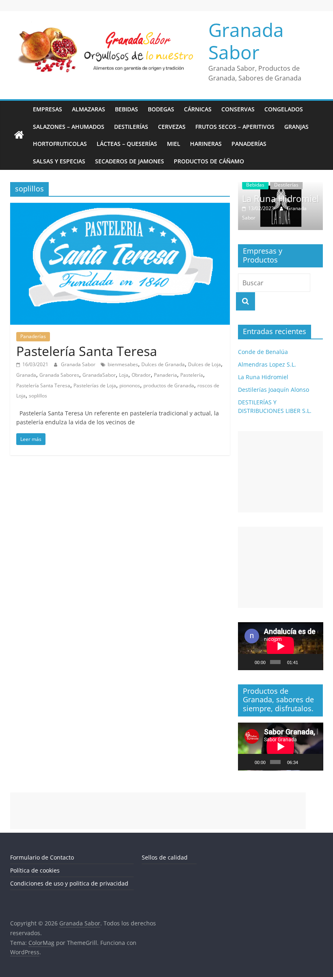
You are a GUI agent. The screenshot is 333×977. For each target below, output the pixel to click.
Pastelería (191, 374)
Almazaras (88, 109)
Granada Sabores (59, 374)
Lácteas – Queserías (127, 144)
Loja (123, 374)
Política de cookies (35, 870)
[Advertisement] (280, 471)
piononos (129, 385)
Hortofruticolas (60, 144)
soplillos (38, 395)
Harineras (206, 144)
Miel (173, 144)
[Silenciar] (305, 662)
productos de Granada (168, 385)
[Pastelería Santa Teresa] (120, 207)
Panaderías (248, 144)
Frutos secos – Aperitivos (235, 126)
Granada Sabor (246, 41)
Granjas (296, 126)
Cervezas (172, 126)
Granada (26, 374)
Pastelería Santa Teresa (86, 351)
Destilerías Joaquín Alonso (273, 389)
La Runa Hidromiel (280, 198)
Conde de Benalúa (263, 352)
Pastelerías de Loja (95, 385)
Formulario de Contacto (42, 857)
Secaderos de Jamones (129, 161)
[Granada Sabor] (19, 135)
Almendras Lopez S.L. (267, 364)
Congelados (283, 109)
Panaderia (165, 374)
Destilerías (131, 126)
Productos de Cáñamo (209, 161)
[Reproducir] (248, 662)
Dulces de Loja (204, 364)
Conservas (238, 109)
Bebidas (126, 109)
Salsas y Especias (59, 161)
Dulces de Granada (163, 364)
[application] (280, 646)
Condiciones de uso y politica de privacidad (69, 883)
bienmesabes (123, 364)
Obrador (141, 374)
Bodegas (161, 109)
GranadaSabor (99, 374)
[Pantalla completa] (315, 662)
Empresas (47, 109)
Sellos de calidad (165, 857)
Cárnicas (198, 109)
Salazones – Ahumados (68, 126)
